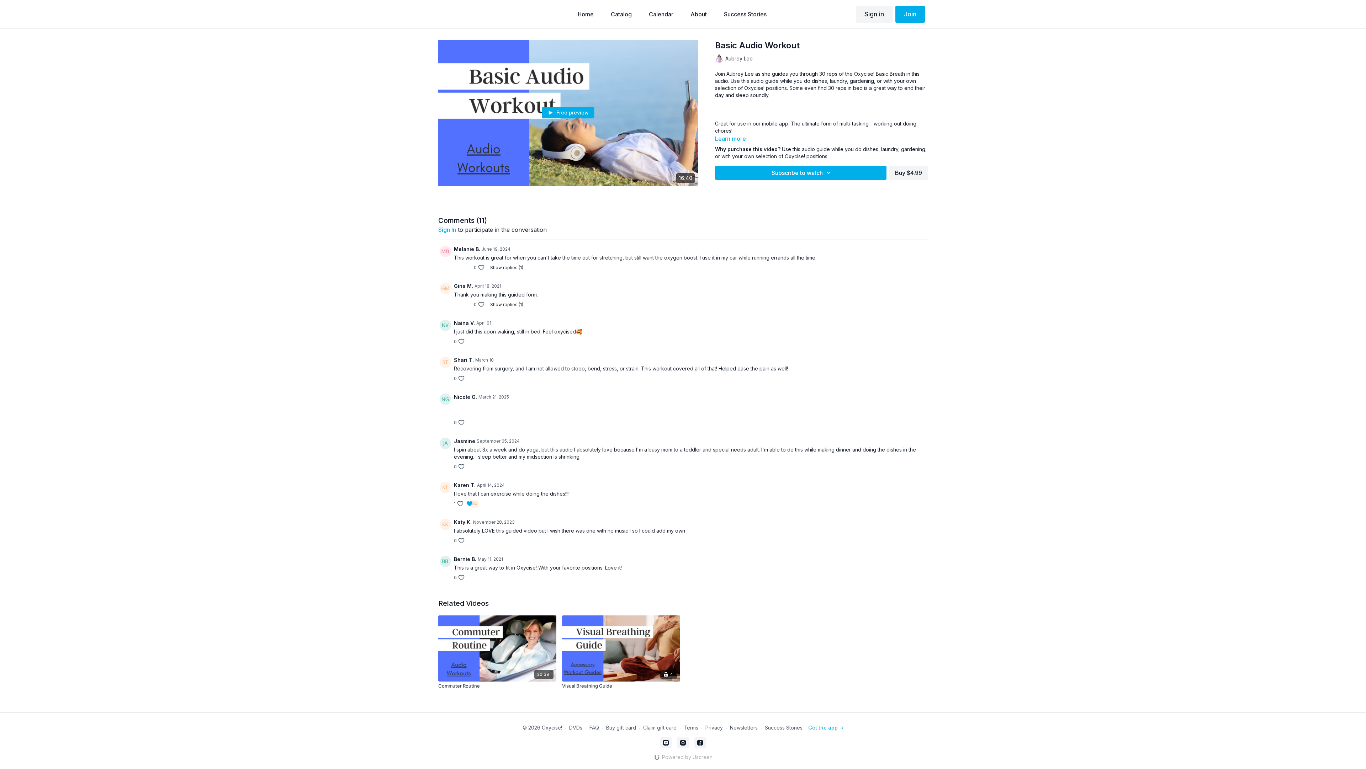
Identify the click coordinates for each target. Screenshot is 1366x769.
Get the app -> (826, 728)
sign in (447, 229)
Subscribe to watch (797, 172)
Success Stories (784, 728)
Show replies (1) (506, 267)
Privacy (714, 728)
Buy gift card (621, 728)
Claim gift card (660, 728)
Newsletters (744, 728)
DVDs (575, 728)
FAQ (594, 728)
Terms (691, 728)
